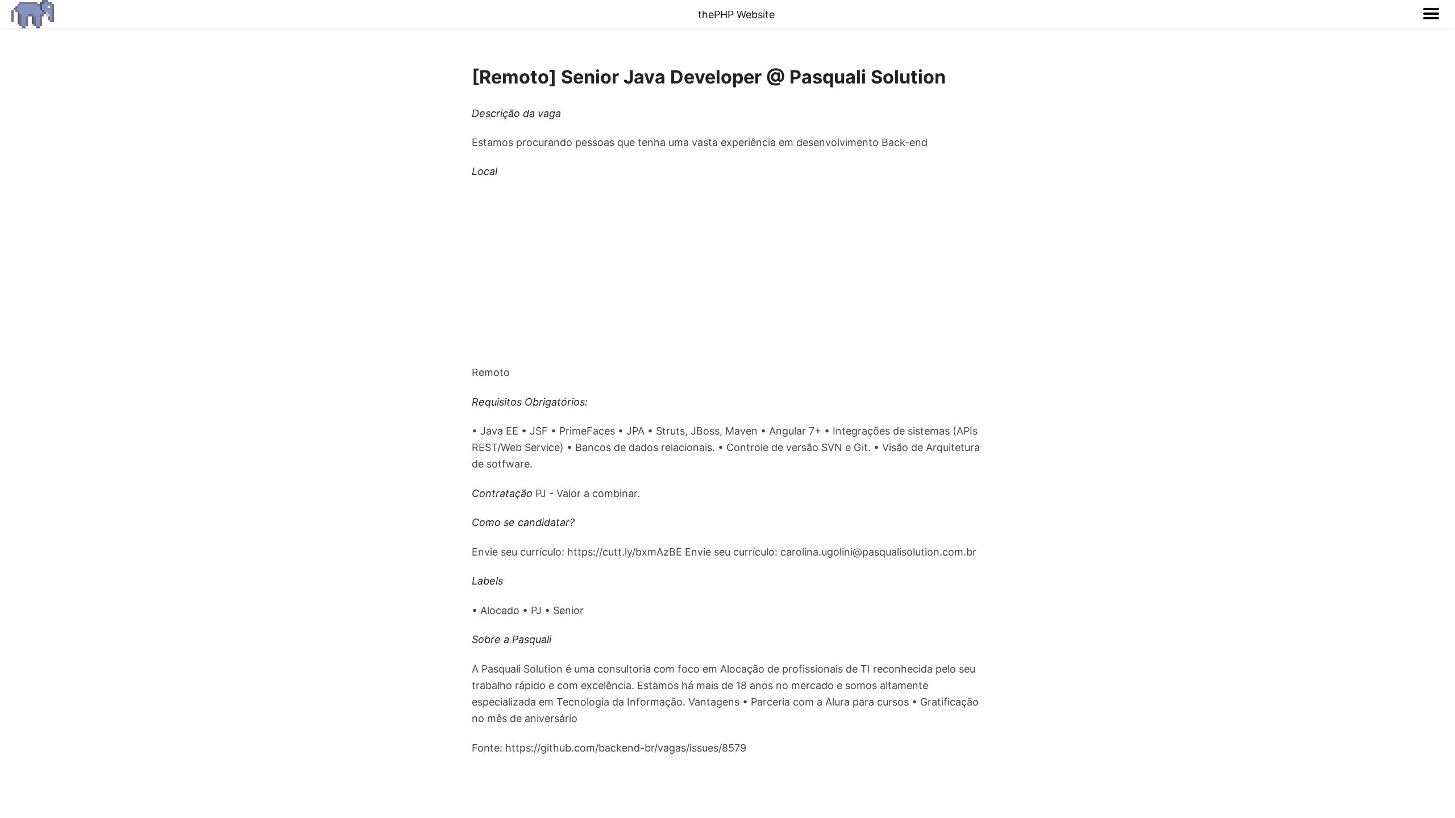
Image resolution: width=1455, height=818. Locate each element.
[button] (1431, 14)
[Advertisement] (727, 272)
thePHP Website (736, 14)
